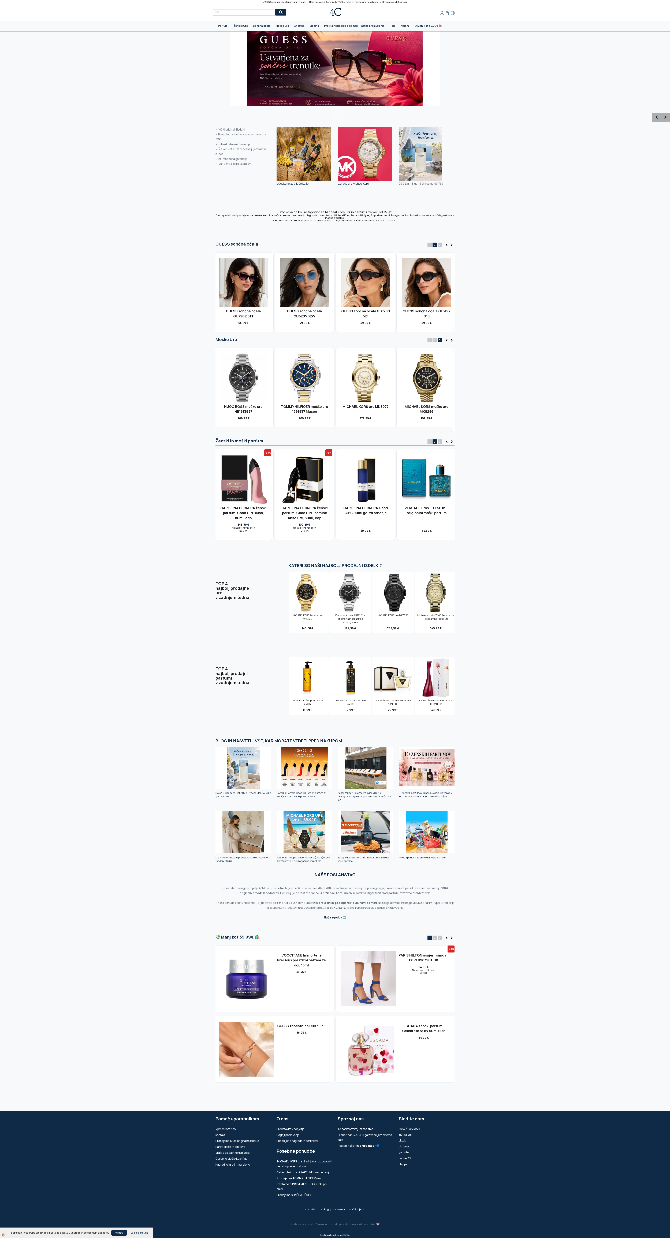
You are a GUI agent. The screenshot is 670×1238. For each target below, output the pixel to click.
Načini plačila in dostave (230, 1147)
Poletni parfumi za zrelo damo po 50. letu (422, 857)
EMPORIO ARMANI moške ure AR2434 (304, 409)
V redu (119, 1233)
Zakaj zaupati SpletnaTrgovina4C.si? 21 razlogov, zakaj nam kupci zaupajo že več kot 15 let (365, 796)
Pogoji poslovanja (288, 1135)
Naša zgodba (333, 917)
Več (243, 280)
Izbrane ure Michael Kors (353, 184)
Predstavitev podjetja (290, 1129)
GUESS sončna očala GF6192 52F (304, 313)
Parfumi (223, 26)
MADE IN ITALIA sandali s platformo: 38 (301, 1028)
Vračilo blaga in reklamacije (232, 1153)
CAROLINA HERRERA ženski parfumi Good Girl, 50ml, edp (243, 510)
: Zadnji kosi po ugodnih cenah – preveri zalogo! (304, 1163)
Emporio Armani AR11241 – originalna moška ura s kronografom (365, 411)
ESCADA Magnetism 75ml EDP (423, 1026)
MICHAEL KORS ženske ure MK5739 (308, 617)
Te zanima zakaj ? (356, 1129)
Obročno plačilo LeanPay (231, 1159)
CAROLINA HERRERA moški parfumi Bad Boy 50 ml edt (426, 510)
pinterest (405, 1146)
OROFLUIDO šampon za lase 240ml (307, 702)
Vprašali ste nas (225, 1129)
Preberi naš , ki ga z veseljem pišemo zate (365, 1137)
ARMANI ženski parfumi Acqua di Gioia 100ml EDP (304, 510)
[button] (451, 245)
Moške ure (282, 26)
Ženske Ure (240, 26)
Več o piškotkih (139, 1232)
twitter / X (405, 1158)
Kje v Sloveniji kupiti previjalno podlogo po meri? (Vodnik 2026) (243, 859)
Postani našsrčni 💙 (359, 1146)
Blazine (314, 26)
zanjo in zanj (303, 1172)
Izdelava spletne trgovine (331, 1235)
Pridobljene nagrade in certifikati (297, 1141)
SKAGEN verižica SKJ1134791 (424, 955)
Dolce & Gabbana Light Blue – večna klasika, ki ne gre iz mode (243, 794)
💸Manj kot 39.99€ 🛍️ (428, 26)
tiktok (402, 1140)
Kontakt (220, 1135)
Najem (405, 26)
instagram (405, 1134)
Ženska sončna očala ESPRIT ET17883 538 (301, 958)
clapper (404, 1164)
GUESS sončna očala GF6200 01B (243, 313)
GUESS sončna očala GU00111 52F (365, 313)
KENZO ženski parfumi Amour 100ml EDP (435, 702)
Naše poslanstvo (335, 874)
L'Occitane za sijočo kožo (293, 184)
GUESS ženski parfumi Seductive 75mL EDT (393, 702)
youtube (404, 1152)
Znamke (299, 26)
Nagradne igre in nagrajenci (232, 1164)
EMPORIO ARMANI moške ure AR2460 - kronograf (426, 409)
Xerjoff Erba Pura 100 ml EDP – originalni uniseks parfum (365, 510)
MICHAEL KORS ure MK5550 (393, 615)
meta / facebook (409, 1128)
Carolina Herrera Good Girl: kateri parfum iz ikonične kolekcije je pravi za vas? (301, 794)
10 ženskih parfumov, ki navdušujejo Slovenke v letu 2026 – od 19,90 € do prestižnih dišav (425, 794)
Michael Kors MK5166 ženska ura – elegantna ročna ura (435, 617)
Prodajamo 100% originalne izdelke (237, 1141)
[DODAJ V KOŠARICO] (243, 288)
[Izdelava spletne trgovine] (346, 1235)
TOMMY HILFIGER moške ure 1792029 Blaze (243, 409)
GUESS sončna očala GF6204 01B (426, 313)
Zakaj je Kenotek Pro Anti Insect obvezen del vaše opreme (363, 859)
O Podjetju (358, 1209)
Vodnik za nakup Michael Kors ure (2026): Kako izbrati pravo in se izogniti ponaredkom (303, 859)
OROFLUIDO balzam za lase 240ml (350, 702)
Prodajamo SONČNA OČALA (294, 1195)
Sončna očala (261, 26)
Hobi (393, 26)
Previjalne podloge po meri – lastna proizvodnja (354, 26)
